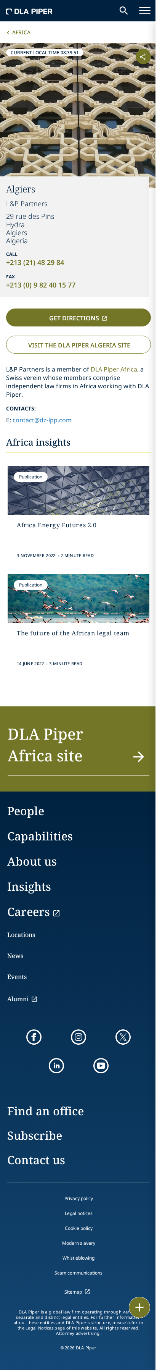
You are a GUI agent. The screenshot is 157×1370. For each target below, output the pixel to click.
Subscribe (34, 1135)
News (15, 956)
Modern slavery (78, 1243)
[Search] (118, 10)
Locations (21, 935)
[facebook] (34, 1037)
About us (32, 861)
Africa (21, 32)
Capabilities (40, 836)
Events (17, 977)
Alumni (18, 999)
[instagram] (78, 1037)
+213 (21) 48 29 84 (35, 262)
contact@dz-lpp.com (42, 420)
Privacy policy (78, 1198)
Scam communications (78, 1273)
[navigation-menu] (139, 10)
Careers (28, 911)
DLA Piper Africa (114, 369)
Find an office (45, 1111)
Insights (29, 886)
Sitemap (73, 1292)
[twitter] (123, 1037)
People (25, 811)
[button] (78, 749)
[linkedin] (56, 1065)
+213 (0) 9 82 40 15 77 (40, 284)
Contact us (36, 1160)
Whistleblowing (78, 1258)
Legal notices (79, 1213)
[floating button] (134, 1307)
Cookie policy (79, 1228)
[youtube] (101, 1065)
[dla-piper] (29, 10)
